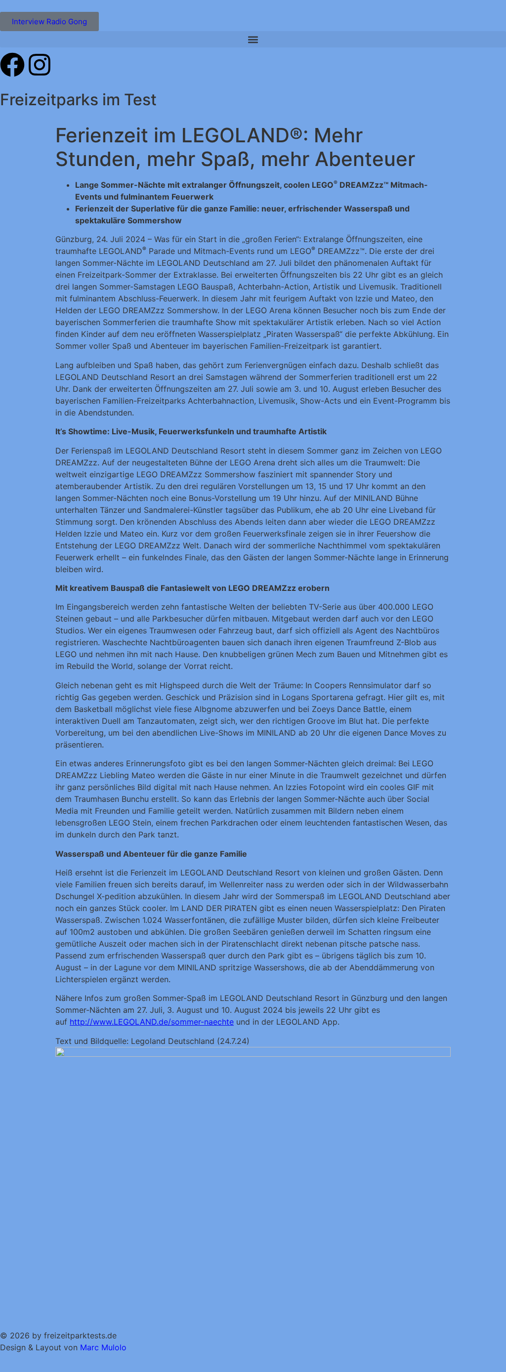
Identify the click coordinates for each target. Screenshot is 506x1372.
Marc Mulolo (103, 1347)
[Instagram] (39, 64)
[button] (253, 39)
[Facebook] (12, 64)
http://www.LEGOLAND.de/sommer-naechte (152, 1022)
